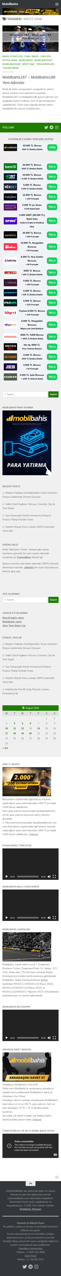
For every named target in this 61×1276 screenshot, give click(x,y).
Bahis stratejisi (12, 56)
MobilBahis (10, 4)
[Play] (6, 876)
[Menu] (57, 4)
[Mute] (49, 876)
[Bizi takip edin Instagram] (57, 127)
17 (6, 733)
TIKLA (52, 166)
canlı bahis (31, 56)
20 (30, 733)
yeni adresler (45, 64)
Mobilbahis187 (43, 60)
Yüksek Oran (10, 68)
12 (22, 728)
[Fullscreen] (54, 876)
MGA (44, 980)
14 (38, 728)
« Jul (5, 748)
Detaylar (33, 834)
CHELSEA (45, 56)
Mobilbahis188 (11, 64)
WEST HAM (28, 64)
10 (6, 728)
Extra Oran (9, 60)
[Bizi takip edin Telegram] (51, 127)
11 (14, 728)
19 (22, 733)
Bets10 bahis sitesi (13, 617)
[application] (30, 864)
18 (14, 733)
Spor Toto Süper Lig (13, 625)
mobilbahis (26, 60)
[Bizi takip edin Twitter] (46, 127)
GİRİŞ (52, 147)
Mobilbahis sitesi (12, 621)
